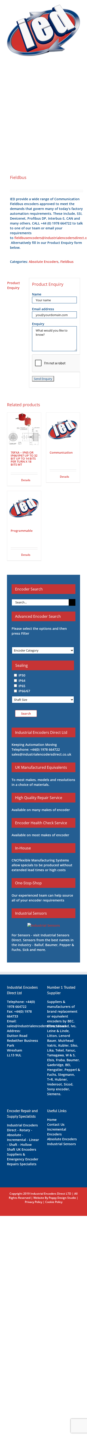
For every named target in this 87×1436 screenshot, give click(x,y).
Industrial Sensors (61, 1144)
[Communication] (63, 429)
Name (36, 294)
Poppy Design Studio (62, 1198)
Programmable (21, 531)
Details (25, 480)
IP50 (22, 675)
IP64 (22, 680)
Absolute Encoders (43, 261)
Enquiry (38, 324)
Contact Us (55, 1124)
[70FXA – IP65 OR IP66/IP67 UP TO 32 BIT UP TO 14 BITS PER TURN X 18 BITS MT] (24, 429)
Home (52, 1119)
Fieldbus (67, 261)
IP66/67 (24, 691)
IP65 (22, 685)
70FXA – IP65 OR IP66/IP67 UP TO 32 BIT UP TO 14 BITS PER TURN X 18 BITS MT (24, 458)
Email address (43, 309)
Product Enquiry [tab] (13, 285)
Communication (61, 452)
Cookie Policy (53, 1202)
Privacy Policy (33, 1202)
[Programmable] (24, 508)
